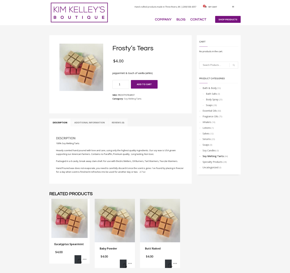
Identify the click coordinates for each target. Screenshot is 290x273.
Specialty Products (213, 161)
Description (60, 122)
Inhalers (207, 122)
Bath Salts (211, 93)
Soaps (209, 105)
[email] (233, 6)
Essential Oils (210, 110)
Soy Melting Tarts (132, 98)
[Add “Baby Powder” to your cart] (123, 264)
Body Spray (212, 99)
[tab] (60, 122)
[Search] (233, 65)
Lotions (207, 127)
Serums (207, 139)
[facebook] (223, 6)
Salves (206, 133)
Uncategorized (210, 167)
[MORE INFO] (84, 259)
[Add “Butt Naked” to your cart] (168, 264)
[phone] (238, 6)
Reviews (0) (118, 122)
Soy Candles (209, 150)
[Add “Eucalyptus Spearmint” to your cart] (78, 259)
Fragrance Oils (210, 116)
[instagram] (228, 6)
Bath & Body (210, 88)
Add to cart (144, 84)
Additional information (89, 122)
